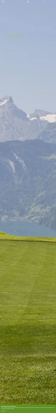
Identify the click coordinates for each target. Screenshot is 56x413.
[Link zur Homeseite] (28, 1)
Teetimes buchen (3, 1)
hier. (13, 408)
